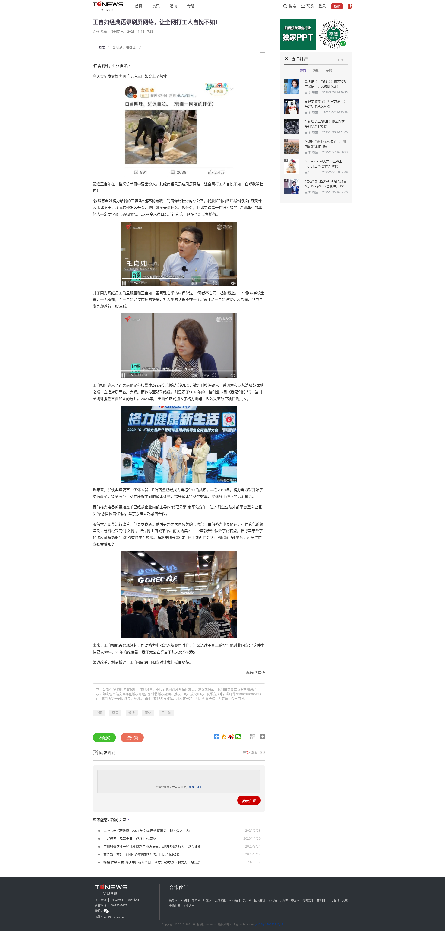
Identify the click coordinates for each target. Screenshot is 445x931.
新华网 (173, 900)
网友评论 (107, 752)
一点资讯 (333, 900)
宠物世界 (174, 906)
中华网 (196, 900)
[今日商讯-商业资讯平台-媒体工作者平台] (108, 6)
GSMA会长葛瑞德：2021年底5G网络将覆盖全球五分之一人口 (147, 830)
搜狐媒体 (308, 900)
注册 (199, 787)
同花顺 (272, 900)
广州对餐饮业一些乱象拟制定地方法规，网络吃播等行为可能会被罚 (152, 846)
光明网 (247, 900)
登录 (322, 6)
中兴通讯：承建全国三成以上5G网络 (129, 838)
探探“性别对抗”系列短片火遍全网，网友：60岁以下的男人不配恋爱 (151, 862)
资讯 (156, 6)
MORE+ (343, 60)
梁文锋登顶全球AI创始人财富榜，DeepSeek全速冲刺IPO (325, 183)
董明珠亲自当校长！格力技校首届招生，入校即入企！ (326, 84)
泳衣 (345, 900)
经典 (131, 712)
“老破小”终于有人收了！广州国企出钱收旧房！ (325, 143)
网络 (148, 712)
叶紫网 (207, 900)
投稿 (337, 6)
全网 (98, 712)
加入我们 (117, 900)
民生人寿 (188, 906)
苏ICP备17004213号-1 (269, 924)
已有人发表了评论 (253, 752)
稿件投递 (134, 900)
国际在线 (259, 900)
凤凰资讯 (220, 900)
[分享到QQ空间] (224, 736)
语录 (115, 712)
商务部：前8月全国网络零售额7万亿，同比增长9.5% (141, 854)
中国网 (295, 900)
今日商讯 (117, 31)
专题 (190, 6)
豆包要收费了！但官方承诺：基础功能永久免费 (326, 104)
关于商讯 (100, 900)
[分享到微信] (238, 736)
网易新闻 (234, 900)
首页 (138, 6)
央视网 (321, 900)
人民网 (185, 900)
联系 (310, 6)
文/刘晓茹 (311, 92)
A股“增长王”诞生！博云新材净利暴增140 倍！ (325, 123)
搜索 (292, 6)
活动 (173, 6)
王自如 (166, 712)
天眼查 (284, 900)
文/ (307, 172)
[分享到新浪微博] (231, 736)
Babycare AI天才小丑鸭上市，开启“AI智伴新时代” (323, 163)
